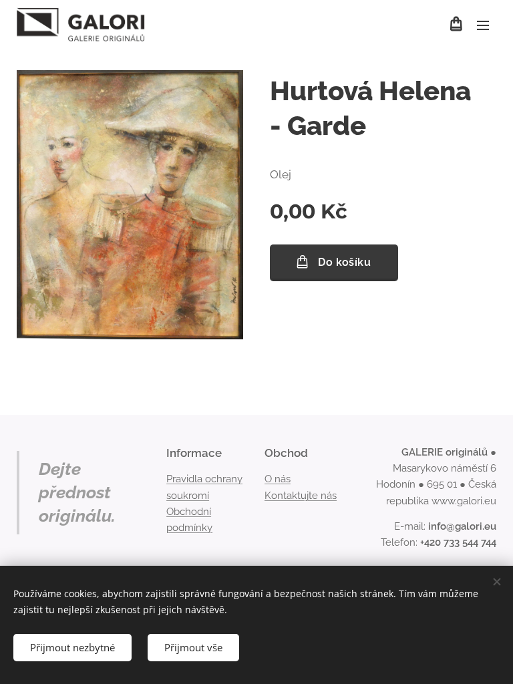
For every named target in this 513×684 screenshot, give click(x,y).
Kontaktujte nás (301, 496)
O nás (278, 479)
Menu (483, 24)
